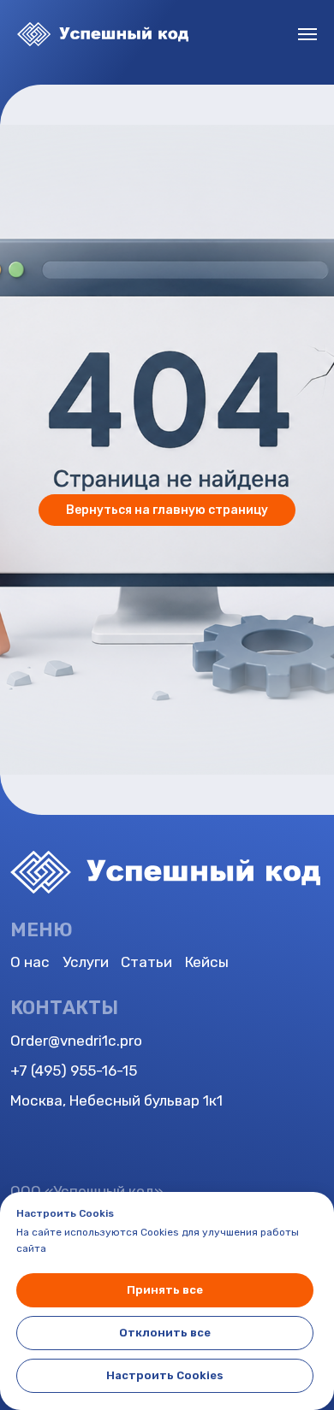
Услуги (86, 961)
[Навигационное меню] (307, 34)
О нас (30, 961)
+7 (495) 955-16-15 (73, 1070)
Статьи (146, 961)
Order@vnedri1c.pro (76, 1040)
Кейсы (207, 961)
